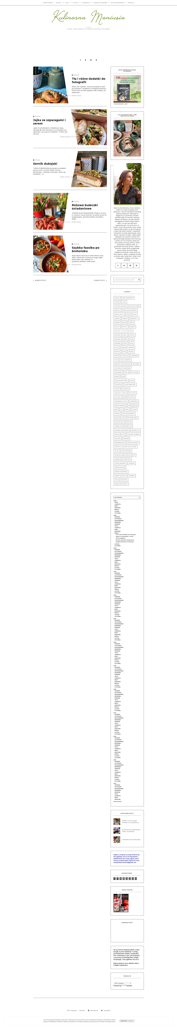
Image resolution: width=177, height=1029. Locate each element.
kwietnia (118, 507)
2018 (114, 689)
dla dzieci (118, 397)
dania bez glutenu (120, 393)
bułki (123, 376)
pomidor (126, 438)
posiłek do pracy (133, 442)
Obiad (131, 339)
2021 (114, 618)
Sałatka (131, 351)
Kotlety (125, 326)
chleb (132, 380)
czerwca (118, 504)
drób (129, 405)
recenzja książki (120, 455)
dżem (116, 409)
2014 (114, 783)
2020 (115, 642)
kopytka (129, 422)
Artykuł (117, 297)
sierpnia (117, 524)
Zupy (126, 372)
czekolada (125, 388)
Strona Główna (47, 2)
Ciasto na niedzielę (121, 306)
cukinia (117, 388)
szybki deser (127, 459)
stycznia (118, 513)
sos (134, 455)
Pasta (125, 343)
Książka (132, 326)
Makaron (117, 335)
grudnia (117, 517)
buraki (117, 376)
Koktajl (131, 322)
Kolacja (117, 326)
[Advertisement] (88, 45)
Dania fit (117, 310)
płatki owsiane (126, 450)
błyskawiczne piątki (121, 380)
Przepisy (58, 2)
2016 (114, 736)
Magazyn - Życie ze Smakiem (123, 331)
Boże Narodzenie (128, 297)
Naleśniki (118, 339)
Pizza (131, 343)
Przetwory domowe (128, 347)
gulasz (134, 409)
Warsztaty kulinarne (100, 2)
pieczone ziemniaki (134, 434)
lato (130, 426)
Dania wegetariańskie (130, 310)
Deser (128, 314)
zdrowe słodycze (120, 475)
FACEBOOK (73, 1010)
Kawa (124, 322)
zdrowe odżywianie (121, 471)
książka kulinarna (120, 426)
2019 (114, 665)
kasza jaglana (119, 422)
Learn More (124, 1020)
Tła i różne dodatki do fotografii (126, 534)
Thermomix (134, 355)
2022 (115, 595)
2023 (115, 571)
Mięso (125, 335)
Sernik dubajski (45, 163)
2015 (114, 760)
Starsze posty (99, 280)
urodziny (132, 463)
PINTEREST (107, 1010)
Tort (116, 359)
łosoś (116, 479)
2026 (115, 500)
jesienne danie (132, 417)
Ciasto (124, 302)
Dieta (67, 2)
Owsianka (118, 343)
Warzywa (127, 364)
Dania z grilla (119, 314)
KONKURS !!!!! (134, 318)
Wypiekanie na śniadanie (122, 368)
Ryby (124, 351)
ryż (129, 455)
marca (117, 509)
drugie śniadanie (120, 405)
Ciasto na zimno (135, 306)
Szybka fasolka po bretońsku (85, 249)
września (118, 522)
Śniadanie (124, 479)
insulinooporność (128, 413)
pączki (117, 450)
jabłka (117, 417)
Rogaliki (117, 351)
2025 (114, 515)
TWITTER (82, 1010)
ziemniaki (132, 475)
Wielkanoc (136, 364)
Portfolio (131, 2)
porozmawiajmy (120, 442)
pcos (123, 434)
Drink (135, 314)
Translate (129, 986)
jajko (123, 417)
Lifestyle (76, 2)
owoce (117, 434)
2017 (114, 712)
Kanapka (117, 322)
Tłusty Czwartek (125, 359)
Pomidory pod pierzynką (131, 839)
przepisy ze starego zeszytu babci (125, 446)
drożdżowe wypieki (121, 401)
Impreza (125, 318)
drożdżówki (134, 401)
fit (121, 409)
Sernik (117, 355)
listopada (118, 518)
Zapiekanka (118, 372)
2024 (115, 548)
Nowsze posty (40, 280)
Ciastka (117, 302)
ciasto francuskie (130, 384)
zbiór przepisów (120, 467)
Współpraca (86, 2)
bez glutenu (134, 372)
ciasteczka (118, 384)
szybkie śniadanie (120, 463)
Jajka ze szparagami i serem (124, 536)
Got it (131, 1020)
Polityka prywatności (118, 2)
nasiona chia (136, 430)
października (119, 520)
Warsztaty (118, 364)
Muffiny (132, 335)
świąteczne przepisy (121, 484)
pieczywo (118, 438)
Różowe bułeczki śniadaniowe (85, 206)
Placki (117, 347)
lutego (117, 511)
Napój (125, 339)
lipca (116, 502)
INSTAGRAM (94, 1010)
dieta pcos (132, 393)
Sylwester (125, 355)
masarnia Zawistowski (122, 430)
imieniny (117, 413)
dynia (136, 405)
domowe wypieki (129, 397)
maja (116, 506)
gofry (127, 409)
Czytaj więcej (76, 95)
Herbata (117, 318)
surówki (117, 459)
